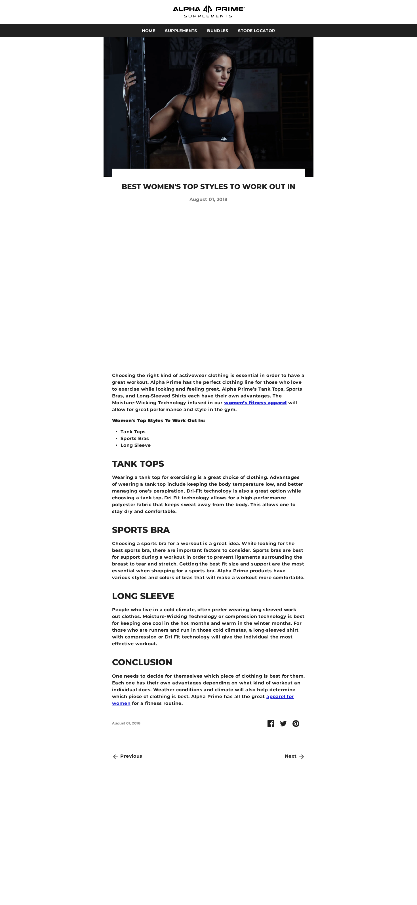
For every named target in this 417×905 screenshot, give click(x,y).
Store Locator (256, 30)
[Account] (379, 12)
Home (148, 30)
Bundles (217, 30)
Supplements (181, 30)
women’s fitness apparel (255, 402)
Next (291, 756)
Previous (130, 756)
